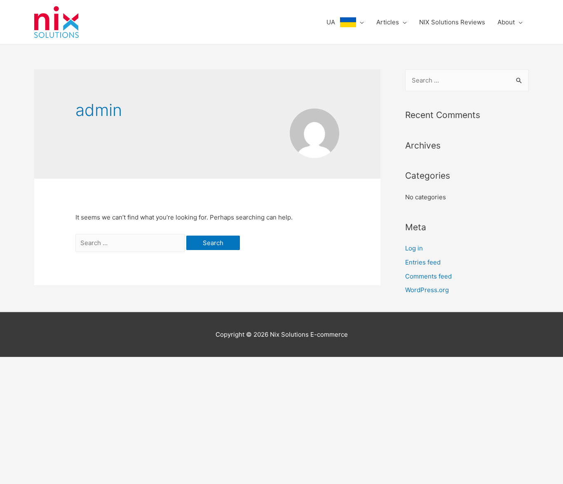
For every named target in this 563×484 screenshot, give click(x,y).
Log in (414, 248)
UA (333, 22)
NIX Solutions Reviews (452, 22)
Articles (387, 22)
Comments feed (428, 276)
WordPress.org (427, 290)
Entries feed (423, 262)
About (506, 22)
